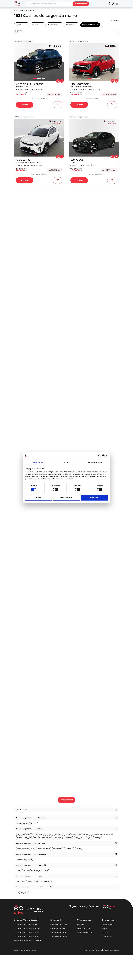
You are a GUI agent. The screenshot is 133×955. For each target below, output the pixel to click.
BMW (23, 834)
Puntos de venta (107, 936)
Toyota (88, 838)
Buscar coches (81, 4)
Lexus (103, 834)
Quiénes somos (107, 925)
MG (30, 838)
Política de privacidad (96, 950)
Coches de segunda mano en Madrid (26, 932)
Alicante (19, 823)
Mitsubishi (41, 838)
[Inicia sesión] (113, 3)
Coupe (32, 849)
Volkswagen (98, 838)
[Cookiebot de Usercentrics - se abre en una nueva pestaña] (99, 455)
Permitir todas (94, 498)
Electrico (26, 871)
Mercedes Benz (22, 838)
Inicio (15, 10)
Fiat (56, 834)
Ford (60, 834)
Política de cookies (114, 950)
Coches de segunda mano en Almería (27, 928)
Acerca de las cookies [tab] (95, 462)
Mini (35, 838)
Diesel (19, 871)
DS (46, 834)
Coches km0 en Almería (58, 928)
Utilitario (78, 849)
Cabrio (25, 849)
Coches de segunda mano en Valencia (27, 940)
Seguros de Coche (83, 928)
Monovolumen (58, 849)
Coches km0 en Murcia (58, 932)
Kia (79, 834)
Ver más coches (66, 800)
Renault (69, 838)
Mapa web (87, 950)
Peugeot (62, 838)
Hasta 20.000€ (33, 881)
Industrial (47, 849)
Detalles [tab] (66, 462)
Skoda (82, 838)
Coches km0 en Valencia (58, 936)
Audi (18, 834)
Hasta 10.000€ (21, 881)
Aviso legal (106, 950)
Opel (55, 838)
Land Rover (85, 834)
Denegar (38, 498)
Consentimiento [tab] (37, 462)
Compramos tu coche (84, 932)
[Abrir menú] (117, 3)
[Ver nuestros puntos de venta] (109, 3)
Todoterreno (69, 849)
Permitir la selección (66, 498)
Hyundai (67, 834)
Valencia (34, 823)
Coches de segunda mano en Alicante (27, 925)
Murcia (26, 823)
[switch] (55, 489)
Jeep (74, 834)
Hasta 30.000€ (46, 881)
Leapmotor (95, 834)
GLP (40, 871)
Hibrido (46, 871)
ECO (26, 892)
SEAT (76, 838)
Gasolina (34, 871)
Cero (21, 892)
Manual (29, 860)
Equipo (104, 928)
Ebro (51, 834)
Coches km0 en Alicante (58, 925)
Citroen (34, 834)
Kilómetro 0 (81, 925)
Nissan (49, 838)
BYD (28, 834)
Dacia (41, 834)
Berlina (19, 849)
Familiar (39, 849)
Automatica (21, 860)
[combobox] (58, 3)
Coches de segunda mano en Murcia (26, 936)
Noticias (105, 932)
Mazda (109, 834)
